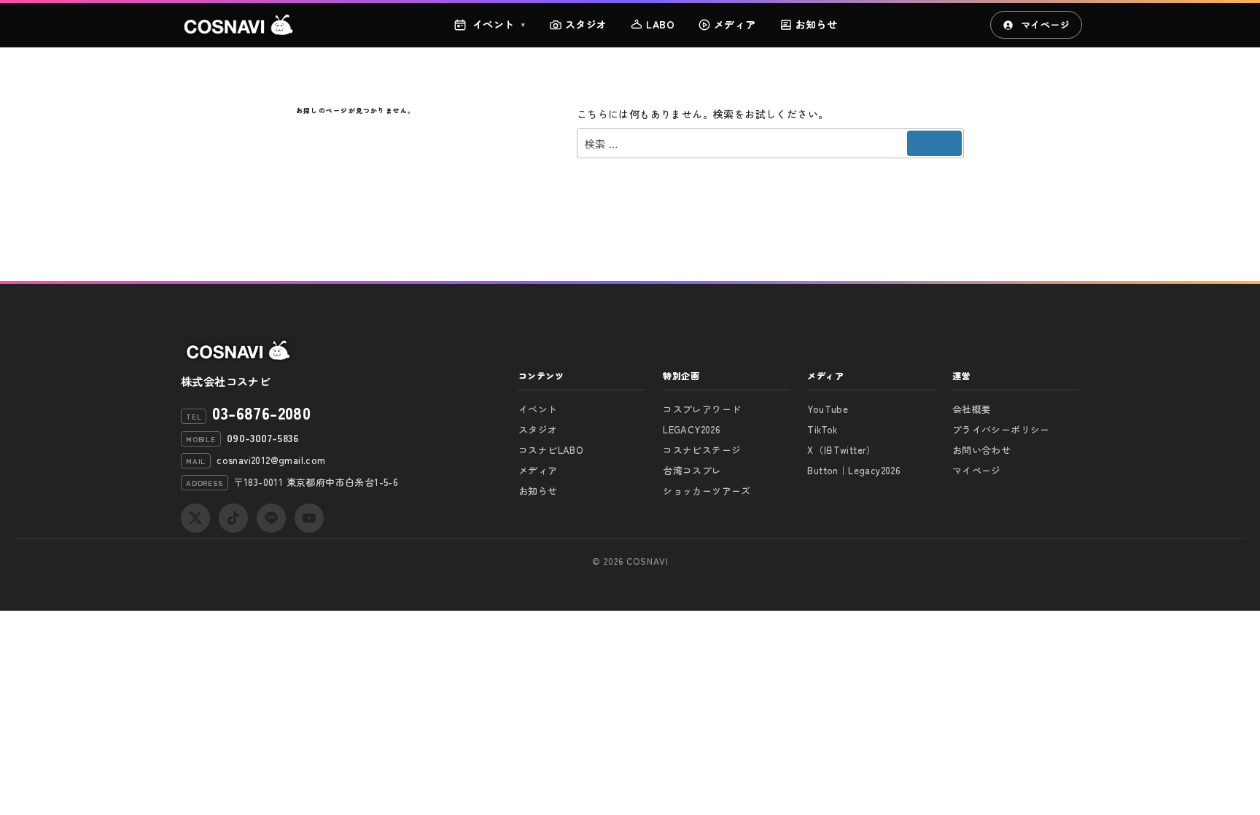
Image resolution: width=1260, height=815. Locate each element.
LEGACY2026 (691, 429)
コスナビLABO (550, 450)
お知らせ (817, 24)
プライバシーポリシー (1001, 429)
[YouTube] (309, 518)
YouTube (827, 409)
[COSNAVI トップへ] (239, 25)
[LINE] (271, 518)
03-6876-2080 (261, 412)
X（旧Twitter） (841, 450)
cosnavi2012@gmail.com (271, 460)
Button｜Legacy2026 (854, 470)
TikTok (822, 429)
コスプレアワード (702, 409)
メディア (735, 24)
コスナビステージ (702, 450)
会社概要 (972, 409)
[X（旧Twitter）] (195, 518)
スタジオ (586, 24)
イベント (499, 24)
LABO (660, 24)
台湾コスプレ (692, 470)
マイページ (1045, 24)
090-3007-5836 (262, 437)
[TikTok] (233, 518)
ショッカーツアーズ (707, 491)
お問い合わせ (981, 450)
